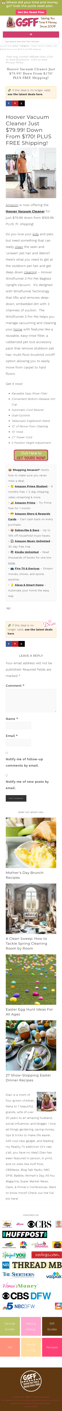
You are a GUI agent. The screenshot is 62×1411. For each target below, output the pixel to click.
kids (36, 234)
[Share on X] (21, 103)
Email (12, 736)
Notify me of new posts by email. (27, 785)
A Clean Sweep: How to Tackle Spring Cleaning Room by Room (26, 943)
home (18, 329)
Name (12, 719)
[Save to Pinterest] (15, 103)
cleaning (30, 272)
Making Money (31, 1326)
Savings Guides (10, 1326)
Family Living (31, 1347)
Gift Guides (52, 1326)
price (11, 563)
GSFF (31, 22)
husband (46, 1118)
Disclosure (23, 59)
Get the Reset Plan (31, 12)
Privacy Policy (14, 62)
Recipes (52, 1347)
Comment (15, 685)
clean (19, 247)
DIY (10, 1347)
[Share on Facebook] (9, 103)
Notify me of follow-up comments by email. (24, 762)
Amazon (12, 205)
